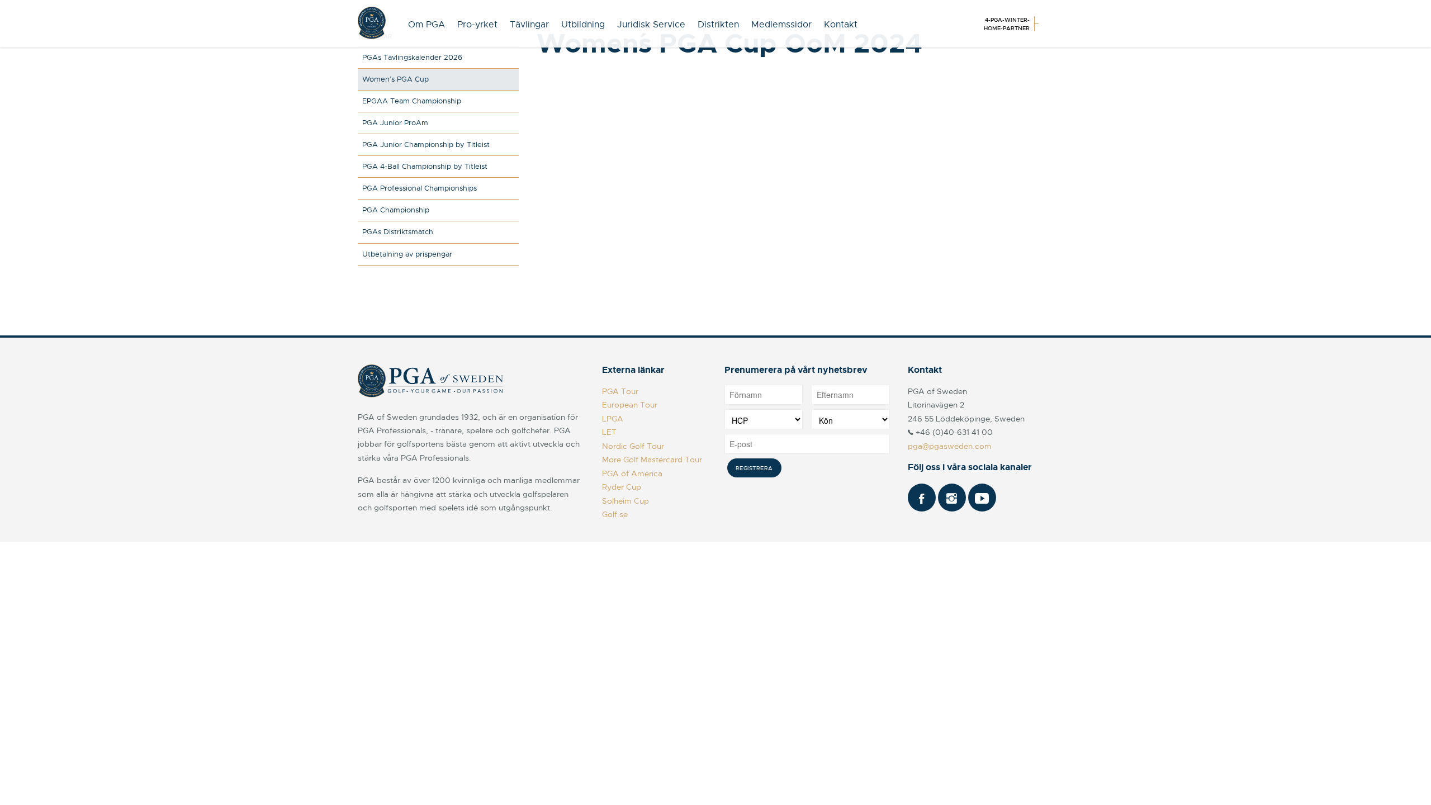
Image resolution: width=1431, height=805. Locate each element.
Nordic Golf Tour (633, 446)
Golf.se (615, 514)
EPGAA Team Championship (411, 101)
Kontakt (840, 24)
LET (609, 432)
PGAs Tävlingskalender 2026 (412, 57)
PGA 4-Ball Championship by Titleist (424, 166)
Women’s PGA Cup (395, 79)
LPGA (612, 419)
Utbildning (583, 24)
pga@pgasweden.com (950, 446)
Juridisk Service (651, 24)
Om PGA (426, 24)
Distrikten (718, 24)
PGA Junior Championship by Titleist (426, 144)
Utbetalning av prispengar (407, 254)
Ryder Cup (621, 487)
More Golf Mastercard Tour (652, 459)
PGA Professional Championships (419, 188)
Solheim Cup (625, 501)
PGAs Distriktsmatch (397, 231)
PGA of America (632, 473)
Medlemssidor (781, 24)
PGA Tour (620, 391)
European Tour (629, 405)
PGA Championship (395, 210)
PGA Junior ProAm (395, 122)
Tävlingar (529, 24)
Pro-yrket (477, 24)
